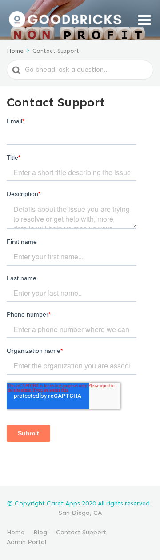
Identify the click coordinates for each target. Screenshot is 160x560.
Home (15, 532)
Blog (40, 532)
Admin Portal (26, 542)
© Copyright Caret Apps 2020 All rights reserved (78, 503)
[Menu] (144, 20)
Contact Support (81, 532)
